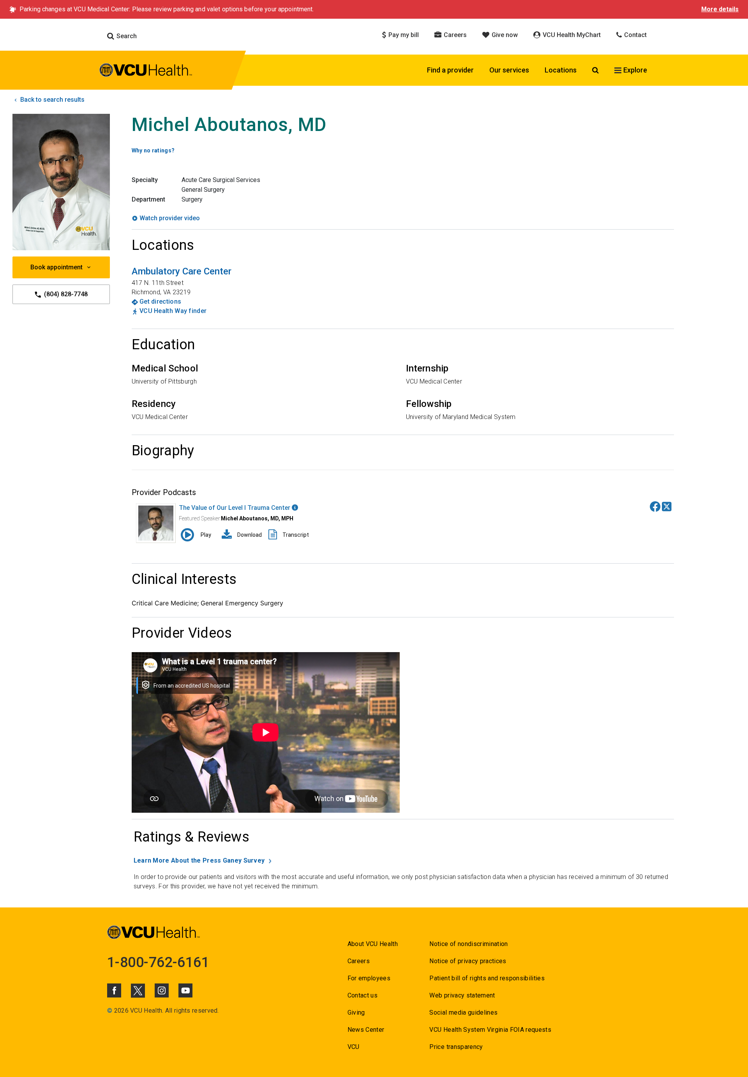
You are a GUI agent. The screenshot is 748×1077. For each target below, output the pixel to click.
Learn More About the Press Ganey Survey (199, 860)
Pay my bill (403, 35)
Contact (635, 35)
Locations (561, 70)
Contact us (363, 995)
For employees (369, 978)
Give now (504, 35)
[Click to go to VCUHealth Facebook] (114, 990)
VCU (354, 1046)
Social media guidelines (463, 1012)
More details (720, 9)
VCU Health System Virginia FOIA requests (490, 1029)
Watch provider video (169, 218)
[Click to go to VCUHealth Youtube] (185, 990)
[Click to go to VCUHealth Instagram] (162, 990)
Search (126, 36)
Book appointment (56, 267)
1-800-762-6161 (158, 962)
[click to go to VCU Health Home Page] (145, 71)
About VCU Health (373, 944)
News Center (366, 1029)
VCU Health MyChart (571, 35)
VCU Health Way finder (172, 311)
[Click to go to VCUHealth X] (138, 990)
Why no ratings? (153, 150)
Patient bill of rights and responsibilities (487, 978)
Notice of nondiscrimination (468, 944)
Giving (356, 1012)
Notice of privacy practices (467, 961)
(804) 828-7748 (65, 294)
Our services (509, 70)
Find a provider (450, 70)
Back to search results (52, 99)
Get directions (160, 301)
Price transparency (456, 1046)
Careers (454, 35)
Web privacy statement (462, 995)
